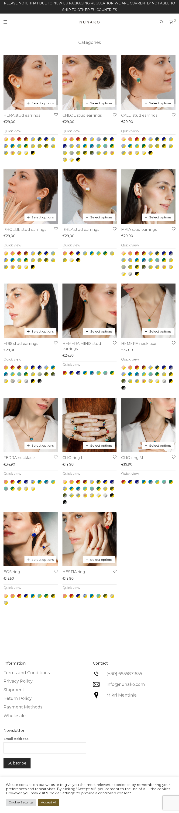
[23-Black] (33, 153)
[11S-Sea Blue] (92, 146)
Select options (42, 103)
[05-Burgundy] (26, 139)
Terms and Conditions (26, 672)
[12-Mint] (19, 146)
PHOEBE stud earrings (24, 229)
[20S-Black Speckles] (12, 381)
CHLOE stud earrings (82, 115)
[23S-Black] (39, 381)
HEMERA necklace (138, 343)
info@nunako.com (126, 684)
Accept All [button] (48, 802)
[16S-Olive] (92, 153)
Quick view (12, 131)
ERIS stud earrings (20, 343)
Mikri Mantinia (122, 695)
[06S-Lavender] (98, 139)
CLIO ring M (132, 458)
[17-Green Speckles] (53, 146)
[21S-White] (130, 274)
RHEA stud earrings (80, 229)
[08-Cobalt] (46, 139)
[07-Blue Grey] (39, 139)
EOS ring (11, 572)
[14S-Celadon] (71, 153)
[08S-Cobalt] (65, 146)
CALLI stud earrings (139, 115)
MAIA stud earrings (139, 229)
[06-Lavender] (33, 139)
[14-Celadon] (33, 146)
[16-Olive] (46, 146)
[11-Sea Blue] (12, 146)
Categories (89, 42)
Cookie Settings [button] (21, 802)
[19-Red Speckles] (12, 153)
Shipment (13, 689)
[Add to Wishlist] (56, 115)
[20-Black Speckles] (19, 153)
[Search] (161, 22)
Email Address (15, 739)
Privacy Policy (18, 681)
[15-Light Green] (39, 146)
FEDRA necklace (19, 458)
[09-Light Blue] (53, 139)
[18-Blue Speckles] (6, 153)
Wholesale (14, 715)
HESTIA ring (73, 572)
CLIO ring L (72, 458)
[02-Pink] (12, 139)
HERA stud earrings (21, 115)
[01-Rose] (6, 139)
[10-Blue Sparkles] (6, 146)
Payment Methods (22, 707)
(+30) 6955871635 (124, 673)
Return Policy (17, 698)
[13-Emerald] (26, 146)
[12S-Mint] (105, 146)
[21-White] (26, 153)
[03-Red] (19, 139)
